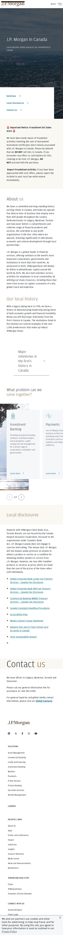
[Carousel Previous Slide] (9, 497)
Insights (11, 849)
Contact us (12, 110)
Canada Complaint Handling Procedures (30, 608)
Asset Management (16, 753)
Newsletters (13, 868)
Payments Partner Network (20, 893)
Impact (11, 840)
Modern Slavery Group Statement (26, 620)
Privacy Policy (9, 931)
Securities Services (16, 790)
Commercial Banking (17, 757)
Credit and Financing (17, 762)
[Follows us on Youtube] (36, 733)
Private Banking (15, 785)
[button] (60, 917)
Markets (11, 771)
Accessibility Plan (19, 614)
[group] (15, 497)
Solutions (12, 96)
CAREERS (12, 806)
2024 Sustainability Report (23, 636)
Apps (10, 830)
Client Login (13, 914)
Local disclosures (16, 103)
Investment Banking (16, 767)
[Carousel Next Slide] (21, 497)
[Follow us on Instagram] (29, 733)
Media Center (13, 858)
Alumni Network (15, 910)
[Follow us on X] (16, 733)
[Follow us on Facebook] (22, 733)
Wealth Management (17, 795)
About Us (12, 826)
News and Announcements (19, 863)
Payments (52, 424)
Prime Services (14, 781)
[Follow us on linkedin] (9, 733)
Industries (12, 844)
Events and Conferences (18, 835)
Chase (10, 884)
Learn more (15, 473)
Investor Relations (16, 854)
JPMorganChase (15, 889)
